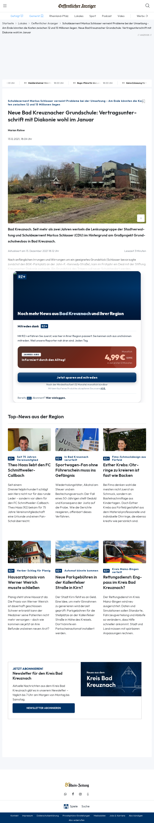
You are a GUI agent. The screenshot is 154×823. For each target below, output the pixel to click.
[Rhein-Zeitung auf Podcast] (88, 794)
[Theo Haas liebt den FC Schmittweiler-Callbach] (29, 439)
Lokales (22, 23)
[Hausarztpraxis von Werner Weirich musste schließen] (29, 552)
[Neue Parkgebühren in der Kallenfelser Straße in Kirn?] (76, 552)
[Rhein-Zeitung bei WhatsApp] (65, 794)
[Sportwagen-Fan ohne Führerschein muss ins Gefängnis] (76, 439)
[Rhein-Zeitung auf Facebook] (73, 794)
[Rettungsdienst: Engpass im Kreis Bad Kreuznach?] (124, 552)
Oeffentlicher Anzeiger (44, 23)
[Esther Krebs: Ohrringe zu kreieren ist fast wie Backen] (124, 439)
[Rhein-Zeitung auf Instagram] (80, 794)
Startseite (8, 23)
